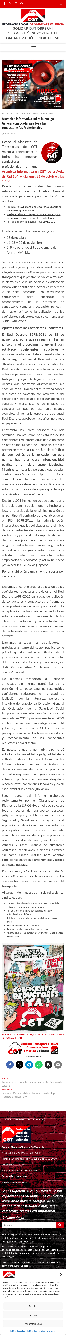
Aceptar (33, 1306)
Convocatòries (23, 113)
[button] (61, 1274)
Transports (49, 113)
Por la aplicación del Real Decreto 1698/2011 (31, 221)
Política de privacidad (36, 1331)
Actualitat (7, 113)
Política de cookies (17, 1331)
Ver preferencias (33, 1323)
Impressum (51, 1331)
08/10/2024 (9, 133)
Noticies (37, 113)
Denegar (33, 1314)
